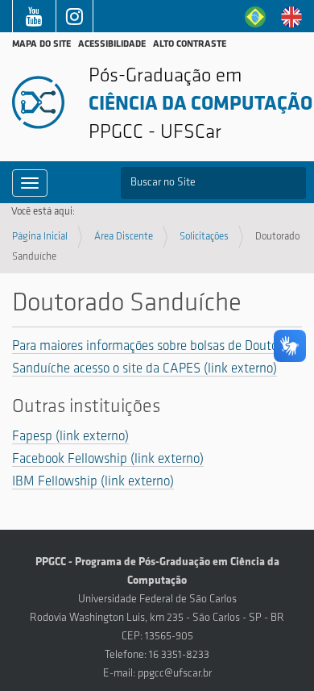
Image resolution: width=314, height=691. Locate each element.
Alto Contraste (189, 44)
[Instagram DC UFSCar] (74, 20)
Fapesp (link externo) (70, 436)
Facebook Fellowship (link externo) (108, 459)
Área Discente (123, 236)
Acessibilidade (112, 44)
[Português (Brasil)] (255, 16)
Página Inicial (40, 236)
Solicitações (204, 236)
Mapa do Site (41, 44)
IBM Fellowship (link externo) (93, 482)
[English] (291, 16)
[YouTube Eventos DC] (34, 20)
